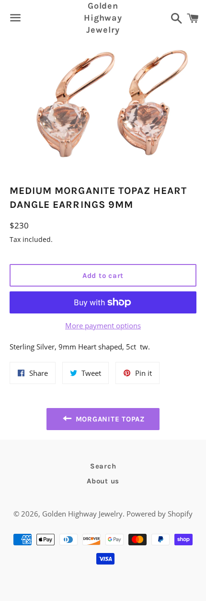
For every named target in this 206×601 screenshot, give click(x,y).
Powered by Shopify (159, 513)
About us (103, 481)
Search (103, 466)
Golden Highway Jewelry (103, 17)
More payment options (103, 325)
